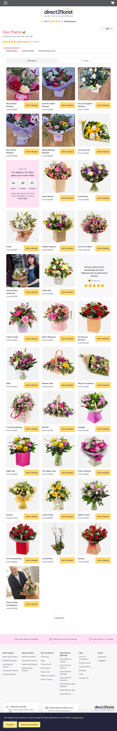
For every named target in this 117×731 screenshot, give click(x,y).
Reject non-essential (29, 724)
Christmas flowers (29, 660)
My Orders (45, 668)
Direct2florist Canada (65, 672)
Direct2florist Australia (65, 678)
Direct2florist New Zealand (67, 685)
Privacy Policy (85, 663)
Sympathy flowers (10, 670)
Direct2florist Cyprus (65, 666)
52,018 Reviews (70, 21)
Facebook (102, 656)
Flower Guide (46, 679)
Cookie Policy (85, 666)
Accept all (10, 724)
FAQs (81, 674)
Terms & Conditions (83, 657)
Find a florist (46, 664)
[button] (5, 3)
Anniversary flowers (8, 665)
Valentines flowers (29, 664)
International (65, 694)
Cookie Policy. (78, 717)
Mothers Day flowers (27, 669)
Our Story (45, 656)
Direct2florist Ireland (65, 660)
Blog (42, 660)
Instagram (102, 660)
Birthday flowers (10, 660)
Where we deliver (48, 675)
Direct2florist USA (67, 690)
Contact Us (84, 678)
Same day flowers (10, 656)
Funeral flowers (9, 674)
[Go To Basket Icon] (112, 3)
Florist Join (45, 672)
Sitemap (82, 670)
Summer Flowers (29, 656)
